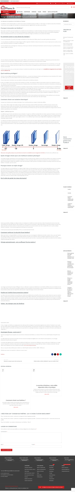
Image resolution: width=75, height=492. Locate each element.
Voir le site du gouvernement (30, 345)
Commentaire (4, 431)
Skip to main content (15, 1)
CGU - (16, 491)
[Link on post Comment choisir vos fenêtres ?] (16, 383)
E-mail (33, 444)
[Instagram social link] (16, 3)
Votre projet (27, 471)
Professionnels (39, 476)
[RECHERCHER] (67, 7)
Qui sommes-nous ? (5, 473)
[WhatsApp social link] (60, 354)
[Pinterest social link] (17, 3)
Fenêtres (2, 354)
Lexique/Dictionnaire (65, 471)
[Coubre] (65, 190)
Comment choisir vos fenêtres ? (16, 400)
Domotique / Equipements (10, 14)
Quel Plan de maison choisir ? (30, 469)
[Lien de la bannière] (68, 77)
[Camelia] (65, 193)
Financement (51, 478)
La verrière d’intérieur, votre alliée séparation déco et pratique (46, 386)
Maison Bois (39, 475)
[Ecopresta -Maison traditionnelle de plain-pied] (65, 198)
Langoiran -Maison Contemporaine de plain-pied (71, 205)
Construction (51, 469)
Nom (2, 444)
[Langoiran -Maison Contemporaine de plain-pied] (65, 205)
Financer (26, 476)
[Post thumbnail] (65, 256)
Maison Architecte (40, 471)
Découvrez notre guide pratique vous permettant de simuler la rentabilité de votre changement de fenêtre (23, 152)
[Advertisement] (68, 116)
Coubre (69, 189)
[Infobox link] (19, 487)
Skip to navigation (4, 1)
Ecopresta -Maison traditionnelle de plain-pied (70, 198)
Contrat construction (28, 480)
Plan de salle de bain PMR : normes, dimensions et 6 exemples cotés (70, 256)
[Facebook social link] (13, 3)
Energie (50, 473)
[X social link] (14, 3)
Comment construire (28, 467)
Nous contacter (5, 476)
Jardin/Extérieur (52, 475)
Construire (27, 465)
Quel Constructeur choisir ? (30, 473)
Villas (38, 473)
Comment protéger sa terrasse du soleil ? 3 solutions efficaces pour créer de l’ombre (70, 292)
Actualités (51, 465)
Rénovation (18, 14)
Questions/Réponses (65, 469)
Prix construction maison (29, 475)
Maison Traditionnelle (41, 467)
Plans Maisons (40, 465)
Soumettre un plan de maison (7, 474)
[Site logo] (8, 7)
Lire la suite (16, 407)
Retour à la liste (31, 360)
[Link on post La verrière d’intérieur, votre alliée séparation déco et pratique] (47, 375)
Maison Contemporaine (41, 469)
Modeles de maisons (28, 478)
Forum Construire (65, 467)
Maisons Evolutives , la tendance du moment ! (70, 272)
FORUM (66, 465)
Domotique (51, 471)
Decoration (3, 14)
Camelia (69, 193)
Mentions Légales (20, 491)
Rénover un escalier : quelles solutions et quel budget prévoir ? (69, 281)
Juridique (51, 476)
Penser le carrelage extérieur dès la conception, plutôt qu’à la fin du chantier (70, 264)
